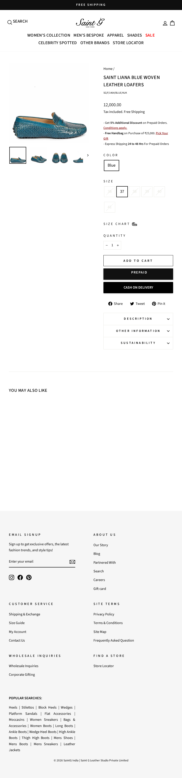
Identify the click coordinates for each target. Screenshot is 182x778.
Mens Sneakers (46, 743)
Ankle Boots (18, 731)
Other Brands (95, 43)
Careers (99, 579)
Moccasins (16, 719)
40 (159, 192)
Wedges (67, 707)
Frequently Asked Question (113, 640)
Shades (134, 35)
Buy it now (138, 274)
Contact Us (17, 640)
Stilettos (28, 707)
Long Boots (64, 725)
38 (134, 192)
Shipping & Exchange (24, 614)
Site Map (99, 631)
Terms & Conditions (108, 622)
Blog (96, 553)
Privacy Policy (103, 614)
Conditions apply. (115, 128)
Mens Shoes (63, 737)
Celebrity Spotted (57, 43)
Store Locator (128, 43)
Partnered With (104, 562)
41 (110, 207)
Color (111, 155)
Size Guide (17, 622)
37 (122, 192)
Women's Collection (48, 35)
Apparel (115, 35)
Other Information (138, 331)
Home (108, 68)
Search (98, 571)
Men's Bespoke (88, 35)
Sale (150, 35)
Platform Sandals (23, 713)
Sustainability (138, 343)
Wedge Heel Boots (43, 731)
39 (147, 192)
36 (110, 192)
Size (108, 181)
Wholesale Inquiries (23, 665)
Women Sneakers (44, 719)
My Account (17, 631)
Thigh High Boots (35, 737)
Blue (111, 165)
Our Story (100, 545)
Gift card (99, 588)
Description (138, 319)
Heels (13, 707)
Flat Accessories (58, 713)
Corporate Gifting (22, 674)
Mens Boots (18, 743)
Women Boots (41, 725)
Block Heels (47, 707)
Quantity (114, 235)
